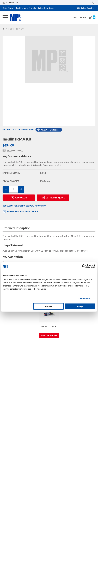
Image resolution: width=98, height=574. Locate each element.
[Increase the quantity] (21, 189)
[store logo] (17, 17)
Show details (84, 299)
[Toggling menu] (5, 17)
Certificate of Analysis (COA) (20, 130)
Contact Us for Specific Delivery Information (25, 206)
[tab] (49, 228)
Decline (48, 306)
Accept (80, 306)
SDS (4, 130)
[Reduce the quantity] (6, 189)
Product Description (16, 228)
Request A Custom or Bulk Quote (21, 211)
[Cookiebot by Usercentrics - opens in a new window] (84, 266)
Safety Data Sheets (46, 8)
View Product (48, 336)
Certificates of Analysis (26, 8)
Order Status (8, 8)
